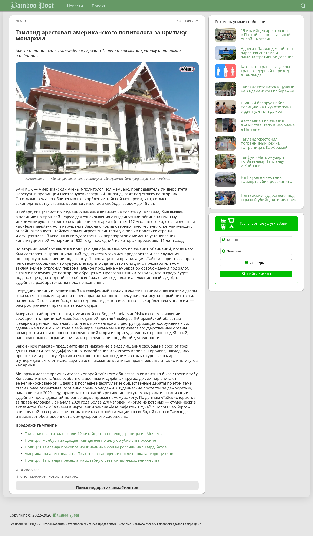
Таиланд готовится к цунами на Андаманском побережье (267, 89)
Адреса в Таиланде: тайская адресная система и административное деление (267, 53)
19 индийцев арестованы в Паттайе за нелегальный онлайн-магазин (266, 35)
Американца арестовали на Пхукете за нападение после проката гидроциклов (99, 453)
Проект (98, 5)
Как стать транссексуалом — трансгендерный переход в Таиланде (268, 71)
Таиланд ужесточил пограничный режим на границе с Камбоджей (264, 143)
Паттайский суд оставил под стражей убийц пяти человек (268, 197)
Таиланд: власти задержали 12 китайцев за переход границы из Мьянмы (93, 433)
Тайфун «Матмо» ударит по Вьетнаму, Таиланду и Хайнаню (263, 161)
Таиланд (71, 477)
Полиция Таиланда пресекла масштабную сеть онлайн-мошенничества (92, 460)
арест (24, 21)
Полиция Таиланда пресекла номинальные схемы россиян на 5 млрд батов (96, 447)
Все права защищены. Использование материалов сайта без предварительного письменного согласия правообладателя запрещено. (105, 524)
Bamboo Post (32, 6)
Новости (75, 5)
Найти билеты (259, 274)
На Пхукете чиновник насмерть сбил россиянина (266, 179)
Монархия (38, 477)
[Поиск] (303, 6)
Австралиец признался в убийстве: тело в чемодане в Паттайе (268, 125)
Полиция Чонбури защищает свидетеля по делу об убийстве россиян (90, 440)
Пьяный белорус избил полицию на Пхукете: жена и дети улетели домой (266, 107)
